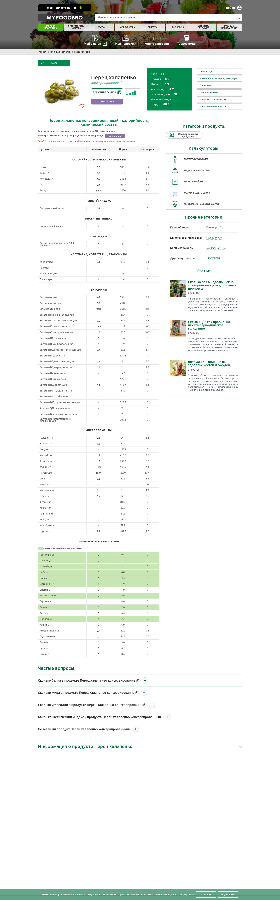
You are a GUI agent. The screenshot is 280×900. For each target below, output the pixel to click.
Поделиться (107, 101)
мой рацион (115, 136)
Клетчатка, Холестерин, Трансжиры (218, 78)
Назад (54, 63)
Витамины (205, 85)
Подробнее (228, 894)
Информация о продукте (213, 106)
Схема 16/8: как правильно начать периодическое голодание (209, 325)
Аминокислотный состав (213, 99)
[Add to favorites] (81, 105)
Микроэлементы (209, 92)
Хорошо (206, 894)
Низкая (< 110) (214, 227)
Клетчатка (213, 258)
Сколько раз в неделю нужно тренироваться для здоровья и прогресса (212, 285)
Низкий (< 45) (214, 237)
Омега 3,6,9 (206, 71)
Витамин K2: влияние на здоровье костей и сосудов (209, 363)
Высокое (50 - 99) (216, 248)
